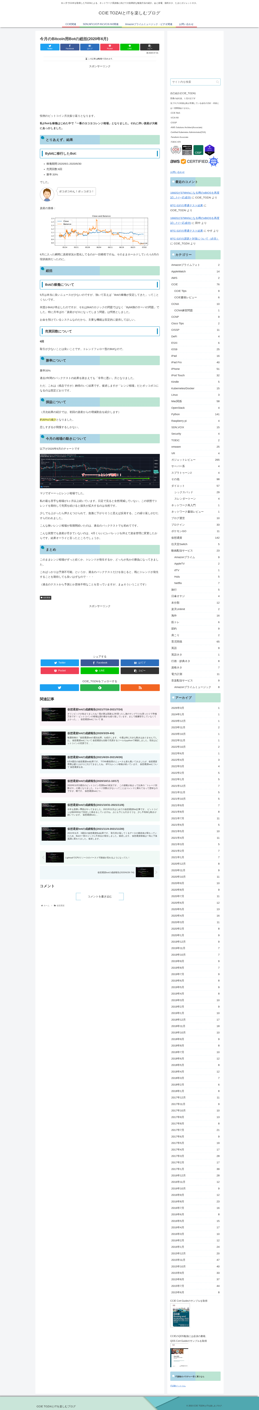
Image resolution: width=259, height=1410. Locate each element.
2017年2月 (195, 1162)
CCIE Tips (197, 290)
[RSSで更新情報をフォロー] (140, 687)
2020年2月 (195, 928)
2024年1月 (195, 714)
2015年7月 (195, 1285)
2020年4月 (195, 915)
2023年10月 (195, 733)
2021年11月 (195, 792)
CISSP (195, 329)
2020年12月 (195, 863)
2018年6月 (195, 1058)
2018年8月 (195, 1045)
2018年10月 (195, 1032)
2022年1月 (195, 779)
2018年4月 (195, 1071)
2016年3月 (195, 1233)
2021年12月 (195, 785)
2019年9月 (195, 961)
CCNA (195, 303)
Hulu (197, 576)
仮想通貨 (46, 598)
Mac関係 (195, 401)
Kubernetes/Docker (195, 388)
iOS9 (195, 349)
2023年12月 (195, 720)
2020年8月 (195, 889)
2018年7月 (195, 1052)
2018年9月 (195, 1039)
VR (195, 453)
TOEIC (195, 440)
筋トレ (195, 622)
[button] (217, 82)
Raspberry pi (195, 420)
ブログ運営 (195, 518)
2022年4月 (195, 759)
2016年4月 (195, 1227)
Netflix (197, 583)
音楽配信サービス (195, 680)
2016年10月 (195, 1188)
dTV (197, 570)
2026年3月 (195, 707)
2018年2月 (195, 1084)
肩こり (195, 635)
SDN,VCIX (195, 427)
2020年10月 (195, 876)
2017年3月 (195, 1156)
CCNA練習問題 (197, 310)
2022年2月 (195, 772)
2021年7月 (195, 818)
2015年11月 (195, 1259)
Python (195, 414)
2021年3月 (195, 844)
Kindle (195, 381)
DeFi (195, 336)
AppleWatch (195, 271)
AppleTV (197, 563)
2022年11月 (195, 740)
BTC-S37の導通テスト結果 (186, 205)
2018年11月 (195, 1026)
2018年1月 (195, 1091)
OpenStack (195, 407)
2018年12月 (195, 1019)
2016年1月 (195, 1246)
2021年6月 (195, 824)
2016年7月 (195, 1207)
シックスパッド (197, 492)
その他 (195, 479)
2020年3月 (195, 922)
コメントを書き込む (100, 896)
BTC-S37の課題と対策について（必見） (194, 238)
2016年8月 (195, 1201)
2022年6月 (195, 753)
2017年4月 (195, 1149)
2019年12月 (195, 941)
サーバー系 (195, 466)
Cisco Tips (195, 323)
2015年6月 (195, 1292)
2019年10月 (195, 954)
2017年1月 (195, 1169)
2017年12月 (195, 1097)
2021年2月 (195, 850)
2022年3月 (195, 766)
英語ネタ (195, 654)
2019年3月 (195, 1000)
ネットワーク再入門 (195, 505)
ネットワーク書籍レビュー (195, 511)
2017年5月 (195, 1142)
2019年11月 (195, 948)
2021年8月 (195, 811)
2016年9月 (195, 1194)
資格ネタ (195, 667)
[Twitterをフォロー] (59, 687)
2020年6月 (195, 902)
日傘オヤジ (195, 596)
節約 (195, 628)
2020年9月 (195, 883)
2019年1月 (195, 1013)
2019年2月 (195, 1006)
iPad (195, 355)
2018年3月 (195, 1078)
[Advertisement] (100, 90)
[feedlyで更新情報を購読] (99, 687)
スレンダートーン (197, 498)
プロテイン (195, 524)
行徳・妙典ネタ (195, 661)
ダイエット (195, 485)
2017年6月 (195, 1136)
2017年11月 (195, 1104)
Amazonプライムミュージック (197, 687)
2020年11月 (195, 870)
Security (195, 433)
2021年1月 (195, 857)
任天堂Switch (195, 544)
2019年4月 (195, 993)
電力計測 (195, 674)
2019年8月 (195, 967)
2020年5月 (195, 909)
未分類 (195, 602)
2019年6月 (195, 980)
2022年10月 (195, 746)
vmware (195, 446)
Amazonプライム (197, 557)
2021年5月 (195, 831)
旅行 (195, 589)
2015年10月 (195, 1266)
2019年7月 (195, 974)
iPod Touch (195, 375)
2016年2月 (195, 1240)
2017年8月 (195, 1123)
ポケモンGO (195, 531)
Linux (195, 394)
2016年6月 (195, 1214)
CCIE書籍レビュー (197, 297)
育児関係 (195, 641)
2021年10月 (195, 798)
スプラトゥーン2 (195, 472)
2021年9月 (195, 805)
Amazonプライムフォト (195, 264)
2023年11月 (195, 727)
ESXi (195, 342)
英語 (195, 648)
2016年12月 (195, 1175)
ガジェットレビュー (195, 459)
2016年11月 (195, 1181)
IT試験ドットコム (178, 1386)
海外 (195, 615)
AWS (195, 277)
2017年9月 (195, 1117)
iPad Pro (195, 362)
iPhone (195, 368)
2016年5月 (195, 1220)
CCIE (195, 284)
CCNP (195, 316)
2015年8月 (195, 1279)
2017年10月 (195, 1110)
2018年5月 (195, 1065)
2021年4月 (195, 837)
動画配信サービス (195, 550)
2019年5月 (195, 987)
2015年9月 (195, 1272)
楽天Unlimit (195, 609)
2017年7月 (195, 1129)
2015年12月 (195, 1253)
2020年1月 (195, 935)
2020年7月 (195, 896)
